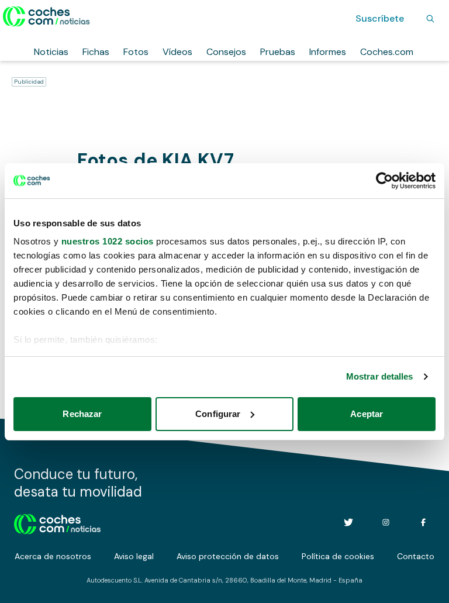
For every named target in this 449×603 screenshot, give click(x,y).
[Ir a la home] (46, 16)
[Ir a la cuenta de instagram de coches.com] (386, 522)
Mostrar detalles (379, 376)
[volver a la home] (57, 522)
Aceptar (366, 414)
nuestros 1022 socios (107, 241)
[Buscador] (430, 18)
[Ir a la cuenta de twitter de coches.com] (348, 522)
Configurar (217, 414)
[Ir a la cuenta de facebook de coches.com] (423, 522)
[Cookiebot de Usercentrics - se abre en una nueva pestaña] (384, 180)
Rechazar (82, 414)
